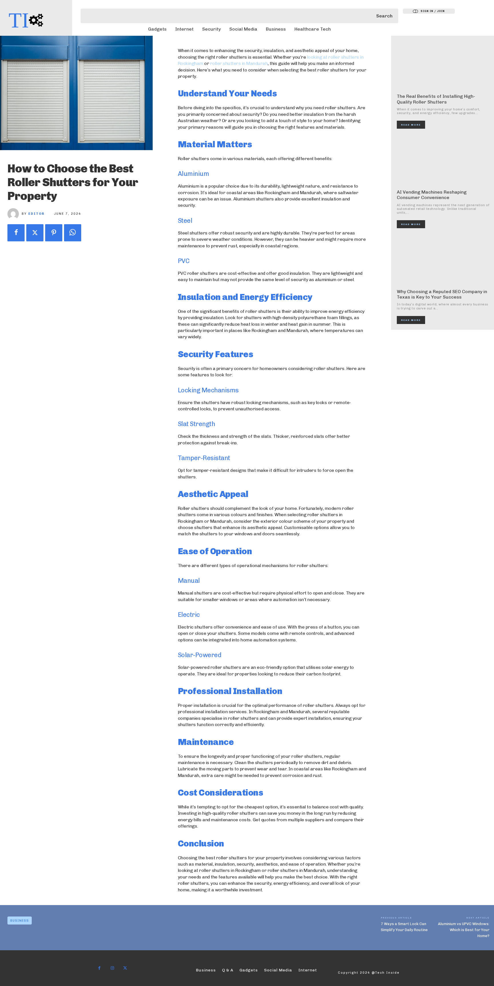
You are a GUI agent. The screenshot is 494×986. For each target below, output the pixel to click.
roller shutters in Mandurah (239, 63)
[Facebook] (16, 232)
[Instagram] (112, 968)
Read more (411, 124)
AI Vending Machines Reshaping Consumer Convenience (432, 194)
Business (19, 921)
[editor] (14, 214)
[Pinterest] (53, 232)
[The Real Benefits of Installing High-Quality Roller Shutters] (443, 64)
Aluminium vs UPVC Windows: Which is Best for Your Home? (463, 930)
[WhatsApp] (72, 232)
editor (36, 214)
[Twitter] (34, 232)
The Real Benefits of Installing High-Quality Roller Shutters (436, 99)
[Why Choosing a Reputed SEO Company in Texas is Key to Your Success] (443, 260)
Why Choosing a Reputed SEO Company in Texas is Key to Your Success (442, 294)
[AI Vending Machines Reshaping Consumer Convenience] (443, 160)
